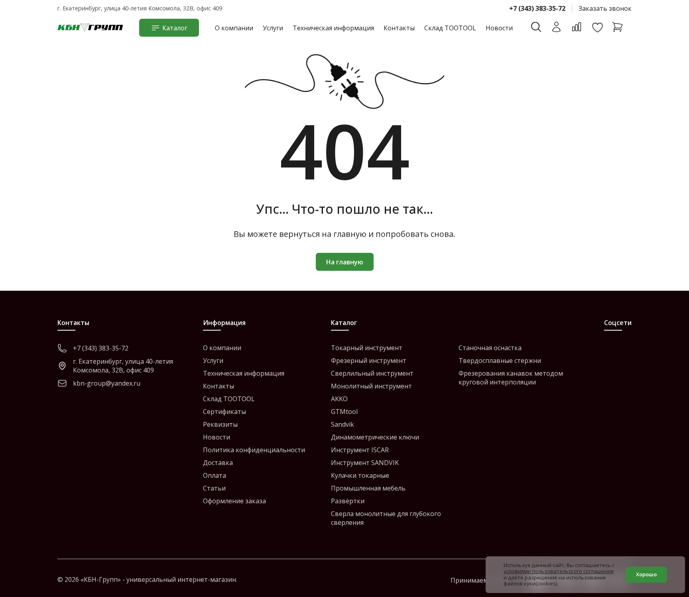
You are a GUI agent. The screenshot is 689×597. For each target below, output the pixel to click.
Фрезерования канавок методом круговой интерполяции (511, 377)
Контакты (399, 28)
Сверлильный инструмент (372, 373)
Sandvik (342, 424)
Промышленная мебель (368, 488)
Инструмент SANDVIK (365, 462)
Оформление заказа (234, 501)
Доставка (218, 462)
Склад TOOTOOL (450, 28)
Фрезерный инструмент (368, 360)
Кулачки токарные (360, 475)
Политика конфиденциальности (254, 449)
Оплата (214, 475)
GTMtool (344, 411)
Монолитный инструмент (371, 386)
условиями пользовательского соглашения (559, 571)
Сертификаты (224, 411)
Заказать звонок (605, 8)
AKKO (339, 398)
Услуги (273, 28)
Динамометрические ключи (375, 437)
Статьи (214, 488)
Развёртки (347, 501)
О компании (234, 28)
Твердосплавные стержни (500, 360)
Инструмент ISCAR (360, 449)
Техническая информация (333, 28)
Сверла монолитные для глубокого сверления (386, 518)
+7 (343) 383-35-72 (537, 8)
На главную (344, 262)
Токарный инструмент (366, 347)
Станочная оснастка (490, 347)
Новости (499, 28)
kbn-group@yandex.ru (106, 383)
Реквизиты (220, 424)
